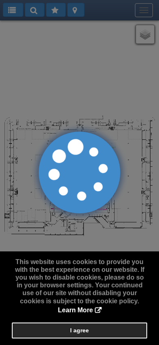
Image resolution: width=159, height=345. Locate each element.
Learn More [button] (75, 310)
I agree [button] (79, 330)
